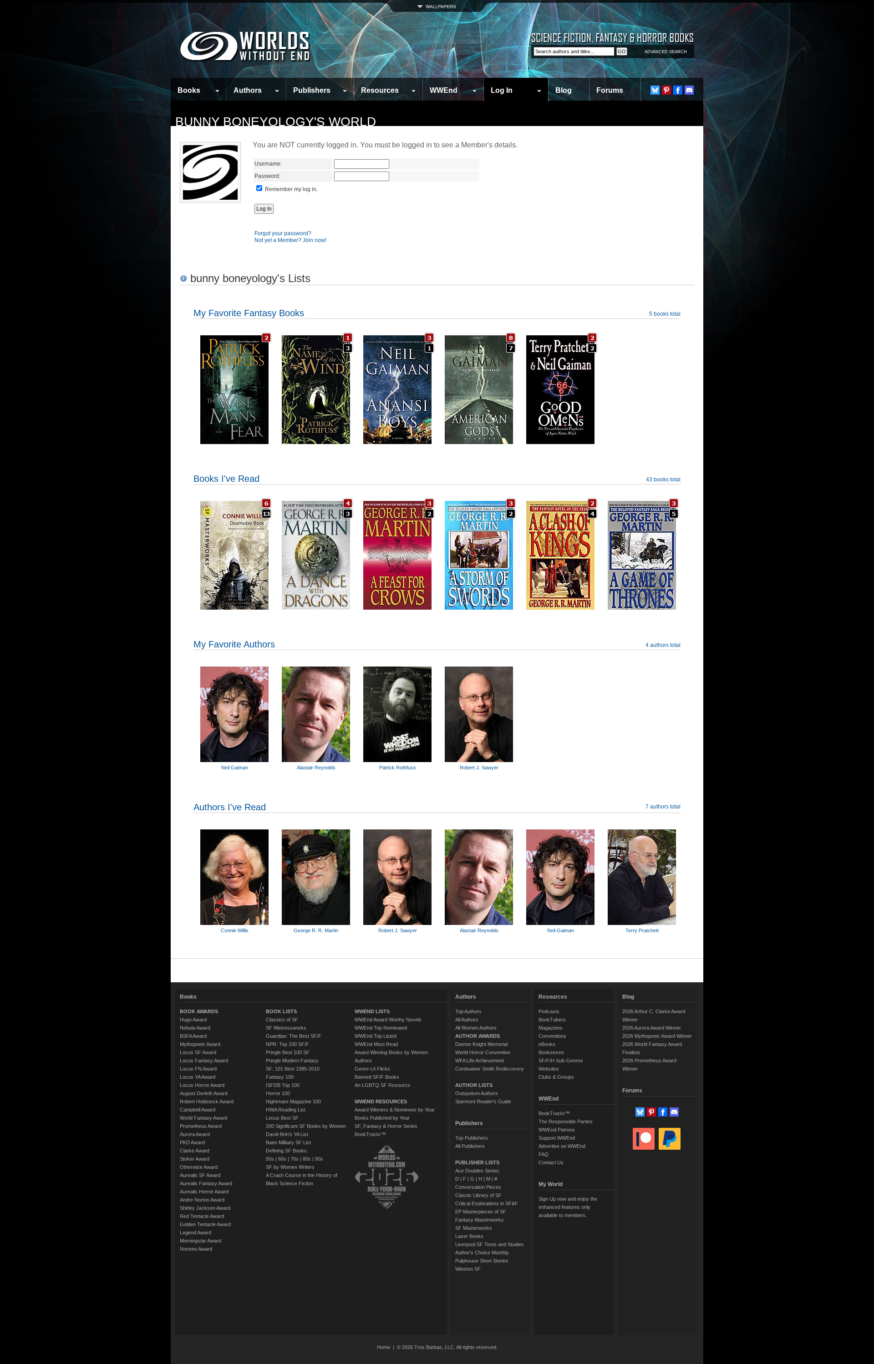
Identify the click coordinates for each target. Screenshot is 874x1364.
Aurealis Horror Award (204, 1191)
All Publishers (470, 1146)
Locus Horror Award (202, 1085)
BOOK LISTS (281, 1011)
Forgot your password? (282, 233)
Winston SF (468, 1269)
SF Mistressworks (286, 1028)
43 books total (663, 479)
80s (307, 1159)
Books (189, 90)
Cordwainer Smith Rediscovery (489, 1068)
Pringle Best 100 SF (288, 1052)
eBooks (547, 1044)
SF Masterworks (473, 1228)
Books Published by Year (382, 1118)
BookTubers (552, 1019)
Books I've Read (226, 479)
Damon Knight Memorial (481, 1044)
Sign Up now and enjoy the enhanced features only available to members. (568, 1207)
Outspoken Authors (476, 1093)
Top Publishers (471, 1138)
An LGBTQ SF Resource (382, 1085)
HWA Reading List (285, 1109)
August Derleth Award (204, 1093)
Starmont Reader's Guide (483, 1101)
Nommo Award (196, 1249)
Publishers (311, 90)
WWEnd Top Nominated (381, 1028)
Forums (609, 90)
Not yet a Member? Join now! (290, 240)
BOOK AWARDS (199, 1011)
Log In (502, 90)
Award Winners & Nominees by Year (395, 1109)
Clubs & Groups (556, 1077)
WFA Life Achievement (479, 1060)
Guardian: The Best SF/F (293, 1036)
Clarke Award (194, 1150)
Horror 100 (278, 1093)
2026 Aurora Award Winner (651, 1028)
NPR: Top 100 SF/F (287, 1044)
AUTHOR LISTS (474, 1085)
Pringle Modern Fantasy (292, 1060)
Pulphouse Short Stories (481, 1260)
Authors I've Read (229, 807)
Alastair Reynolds (316, 767)
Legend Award (195, 1232)
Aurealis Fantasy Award (206, 1183)
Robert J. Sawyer (479, 767)
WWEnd (443, 90)
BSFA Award (193, 1036)
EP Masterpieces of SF (480, 1211)
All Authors (466, 1019)
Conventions (552, 1036)
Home (383, 1347)
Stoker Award (194, 1159)
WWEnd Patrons (557, 1129)
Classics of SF (282, 1019)
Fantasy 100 (280, 1077)
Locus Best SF (282, 1118)
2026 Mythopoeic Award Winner (657, 1036)
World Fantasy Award (203, 1118)
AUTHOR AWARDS (477, 1036)
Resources (380, 90)
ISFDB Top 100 (283, 1085)
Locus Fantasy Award (204, 1060)
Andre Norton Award (202, 1199)
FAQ (544, 1154)
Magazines (551, 1028)
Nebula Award (195, 1028)
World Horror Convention (482, 1052)
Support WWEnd (557, 1138)
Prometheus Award (201, 1126)
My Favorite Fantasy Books (248, 313)
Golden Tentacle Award (205, 1224)
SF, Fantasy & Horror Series (386, 1126)
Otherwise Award (199, 1167)
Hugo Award (193, 1019)
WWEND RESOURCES (381, 1101)
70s (294, 1159)
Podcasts (549, 1011)
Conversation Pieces (478, 1187)
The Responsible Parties (566, 1121)
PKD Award (192, 1142)
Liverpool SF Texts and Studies (489, 1244)
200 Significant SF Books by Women (306, 1126)
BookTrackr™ (370, 1134)
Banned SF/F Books (377, 1077)
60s (282, 1159)
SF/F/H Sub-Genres (561, 1060)
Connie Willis (235, 930)
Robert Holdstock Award (207, 1101)
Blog (563, 90)
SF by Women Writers (290, 1167)
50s (270, 1159)
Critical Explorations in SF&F (486, 1203)
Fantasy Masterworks (479, 1220)
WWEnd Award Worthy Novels (388, 1019)
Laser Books (469, 1236)
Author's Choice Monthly (482, 1252)
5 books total (665, 314)
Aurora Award (195, 1134)
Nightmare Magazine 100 (293, 1101)
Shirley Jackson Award (205, 1208)
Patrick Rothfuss (397, 767)
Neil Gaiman (234, 767)
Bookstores (551, 1052)
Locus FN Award (198, 1068)
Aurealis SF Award (200, 1175)
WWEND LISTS (372, 1011)
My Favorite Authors (234, 644)
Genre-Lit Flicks (372, 1068)
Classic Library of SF (478, 1195)
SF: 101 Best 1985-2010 (293, 1068)
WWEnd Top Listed (375, 1036)
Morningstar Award (200, 1240)
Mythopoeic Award (200, 1044)
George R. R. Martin (316, 930)
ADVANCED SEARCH (666, 52)
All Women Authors (476, 1028)
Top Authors (468, 1011)
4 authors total (663, 645)
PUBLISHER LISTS (477, 1162)
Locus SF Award (198, 1052)
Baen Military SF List (288, 1142)
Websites (549, 1068)
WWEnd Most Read (376, 1044)
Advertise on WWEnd (562, 1146)
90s (319, 1159)
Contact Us (551, 1162)
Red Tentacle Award (202, 1216)
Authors (248, 90)
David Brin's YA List (287, 1134)
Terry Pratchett (642, 930)
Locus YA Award (197, 1077)
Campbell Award (197, 1109)
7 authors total (663, 806)
